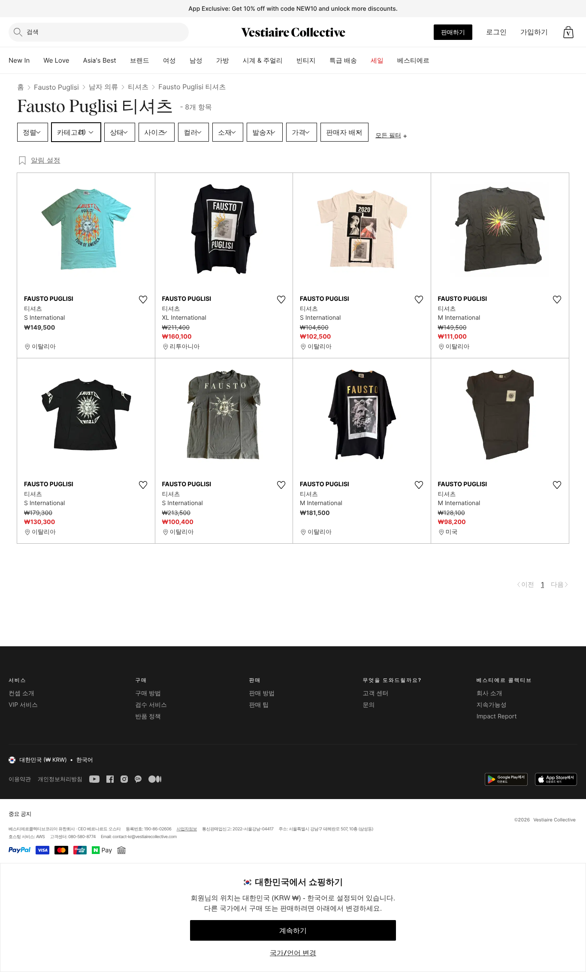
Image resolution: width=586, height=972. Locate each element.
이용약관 (20, 779)
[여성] (182, 60)
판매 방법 (262, 693)
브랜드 (139, 60)
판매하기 (453, 31)
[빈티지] (322, 60)
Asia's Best (99, 60)
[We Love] (76, 60)
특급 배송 (343, 60)
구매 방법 (148, 693)
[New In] (36, 60)
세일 (377, 60)
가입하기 (534, 31)
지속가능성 (492, 705)
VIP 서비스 (23, 705)
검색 (33, 31)
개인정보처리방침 (60, 779)
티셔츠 (138, 86)
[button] (568, 32)
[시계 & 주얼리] (289, 60)
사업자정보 (187, 829)
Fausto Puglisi (56, 87)
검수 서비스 (151, 705)
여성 (169, 60)
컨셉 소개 (21, 693)
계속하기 (293, 930)
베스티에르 (413, 60)
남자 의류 (103, 86)
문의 (369, 705)
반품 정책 (148, 716)
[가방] (236, 60)
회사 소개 (489, 693)
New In (19, 60)
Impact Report (497, 716)
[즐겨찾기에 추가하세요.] (143, 299)
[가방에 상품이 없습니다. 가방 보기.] (568, 32)
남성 (196, 60)
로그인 (496, 31)
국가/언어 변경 (293, 953)
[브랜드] (156, 60)
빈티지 (306, 60)
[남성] (209, 60)
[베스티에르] (436, 60)
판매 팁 (259, 705)
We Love (56, 60)
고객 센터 (376, 693)
